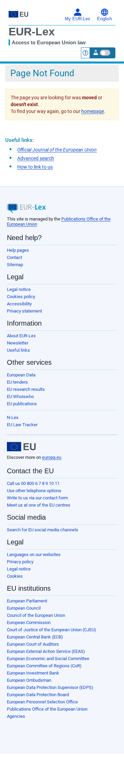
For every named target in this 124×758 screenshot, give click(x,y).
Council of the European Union (36, 615)
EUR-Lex (32, 31)
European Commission (29, 622)
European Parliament (27, 600)
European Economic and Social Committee (48, 658)
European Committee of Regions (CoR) (44, 665)
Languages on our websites (34, 554)
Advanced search (35, 158)
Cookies (15, 576)
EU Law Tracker (22, 424)
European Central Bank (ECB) (35, 637)
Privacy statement (24, 311)
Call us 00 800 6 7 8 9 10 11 (33, 483)
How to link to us (35, 167)
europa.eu (51, 457)
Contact (14, 257)
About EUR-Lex (21, 335)
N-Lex (12, 417)
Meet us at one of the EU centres (38, 505)
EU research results (26, 389)
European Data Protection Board (38, 694)
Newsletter (17, 343)
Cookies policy (21, 296)
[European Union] (21, 447)
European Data (21, 374)
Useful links (18, 350)
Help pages (18, 250)
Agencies (16, 716)
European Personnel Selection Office (42, 701)
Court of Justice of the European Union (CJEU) (51, 629)
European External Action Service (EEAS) (46, 651)
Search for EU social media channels (42, 529)
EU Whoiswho (20, 396)
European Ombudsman (29, 680)
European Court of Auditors (33, 644)
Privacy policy (20, 561)
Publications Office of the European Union (47, 709)
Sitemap (15, 264)
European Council (24, 608)
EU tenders (17, 382)
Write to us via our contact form (37, 497)
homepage (92, 111)
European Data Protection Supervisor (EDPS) (50, 687)
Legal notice (19, 289)
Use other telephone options (34, 490)
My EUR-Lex (77, 18)
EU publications (22, 403)
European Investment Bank (33, 673)
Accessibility (19, 303)
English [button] (104, 18)
